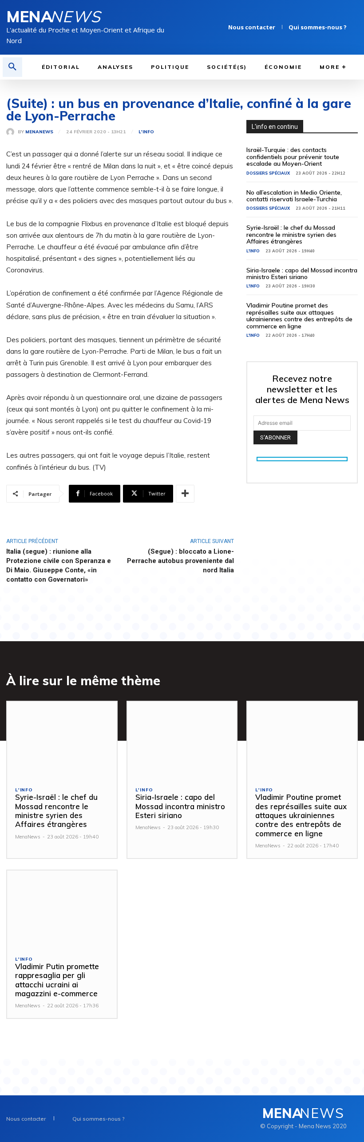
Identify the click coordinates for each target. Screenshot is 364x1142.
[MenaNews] (12, 132)
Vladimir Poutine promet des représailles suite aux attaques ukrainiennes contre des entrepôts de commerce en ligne (299, 315)
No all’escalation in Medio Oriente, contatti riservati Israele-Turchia (294, 195)
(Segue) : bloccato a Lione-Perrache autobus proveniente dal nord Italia (180, 560)
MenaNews (39, 132)
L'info (146, 132)
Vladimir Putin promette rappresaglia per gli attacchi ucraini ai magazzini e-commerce (57, 980)
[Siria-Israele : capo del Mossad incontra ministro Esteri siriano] (182, 740)
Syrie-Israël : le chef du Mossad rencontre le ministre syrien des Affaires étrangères (291, 234)
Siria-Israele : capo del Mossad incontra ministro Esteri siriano (301, 273)
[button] (12, 67)
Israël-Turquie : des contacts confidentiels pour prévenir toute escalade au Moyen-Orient (292, 157)
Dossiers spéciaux (268, 173)
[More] (185, 494)
